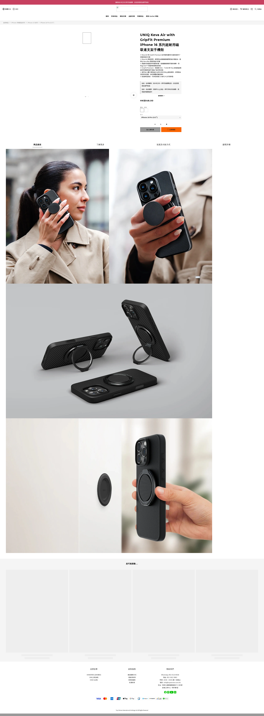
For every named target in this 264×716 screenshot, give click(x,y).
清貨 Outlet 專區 (152, 16)
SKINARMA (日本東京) (94, 675)
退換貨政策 (132, 677)
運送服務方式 (132, 675)
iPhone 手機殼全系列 (18, 22)
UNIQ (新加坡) (93, 677)
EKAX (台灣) (94, 680)
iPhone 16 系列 (33, 22)
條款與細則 (132, 680)
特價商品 (140, 16)
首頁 (107, 16)
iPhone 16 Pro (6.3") (47, 22)
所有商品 (114, 16)
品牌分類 (132, 16)
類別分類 (123, 16)
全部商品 (6, 22)
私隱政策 (132, 682)
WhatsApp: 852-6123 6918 (170, 675)
